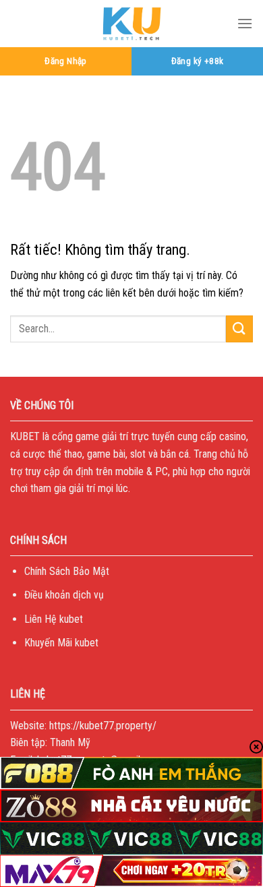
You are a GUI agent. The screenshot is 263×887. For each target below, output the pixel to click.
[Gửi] (239, 328)
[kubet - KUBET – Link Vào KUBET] (131, 23)
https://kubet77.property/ (102, 725)
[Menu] (245, 23)
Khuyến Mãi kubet (61, 642)
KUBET (25, 436)
